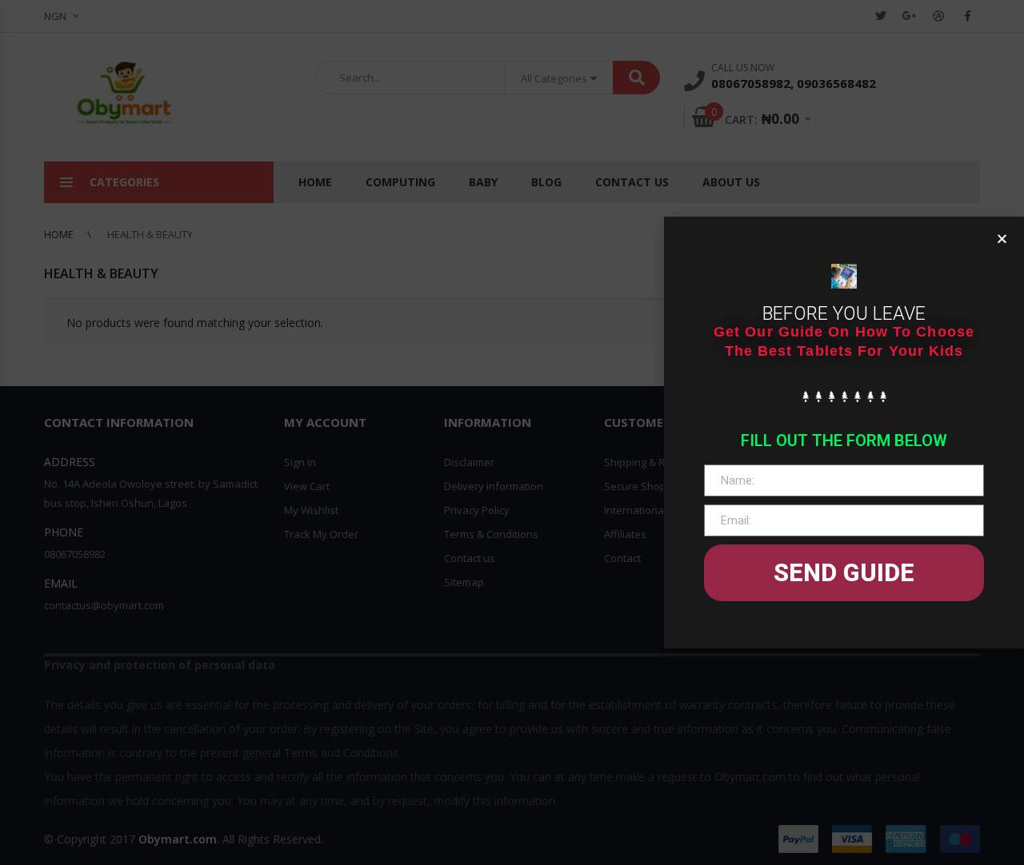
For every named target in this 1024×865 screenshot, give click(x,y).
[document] (512, 432)
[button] (1002, 239)
